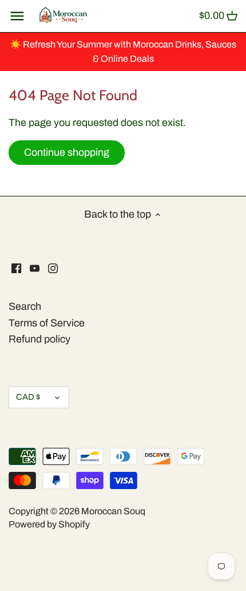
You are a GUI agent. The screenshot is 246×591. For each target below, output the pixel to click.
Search (25, 306)
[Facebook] (16, 268)
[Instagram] (53, 268)
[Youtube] (34, 268)
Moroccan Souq (113, 511)
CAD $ (28, 396)
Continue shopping (66, 152)
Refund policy (39, 339)
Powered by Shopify (49, 524)
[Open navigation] (17, 16)
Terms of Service (47, 323)
